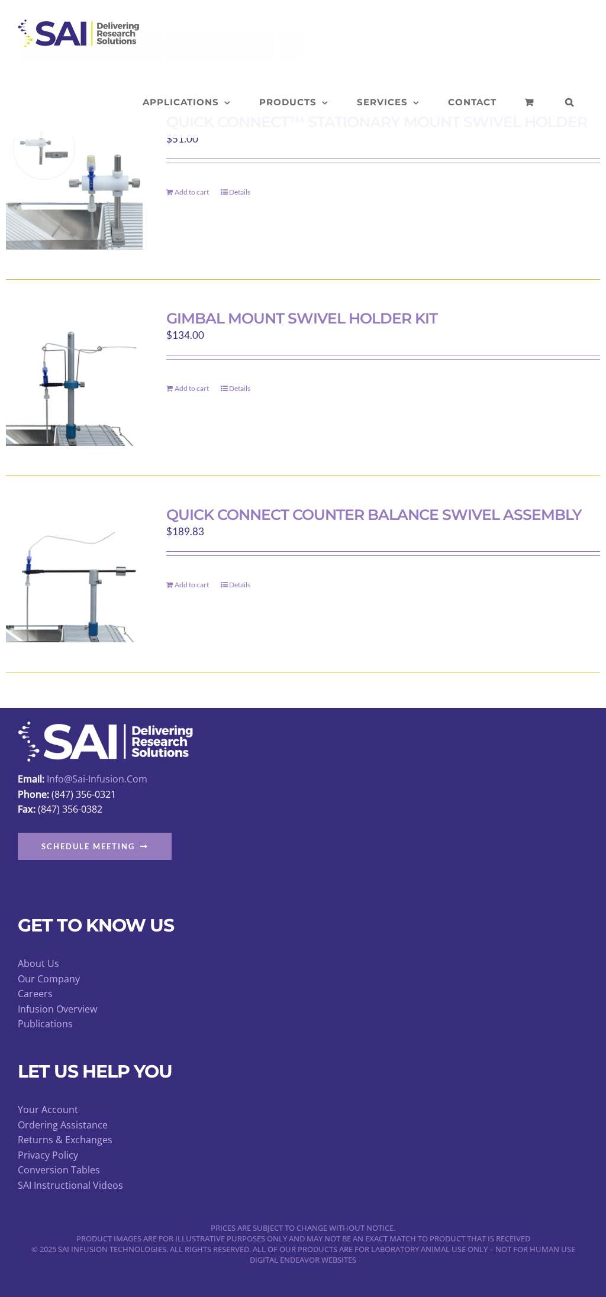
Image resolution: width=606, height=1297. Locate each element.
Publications (45, 1023)
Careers (35, 993)
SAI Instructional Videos (70, 1185)
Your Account (48, 1109)
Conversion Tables (59, 1169)
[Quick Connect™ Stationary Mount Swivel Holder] (74, 181)
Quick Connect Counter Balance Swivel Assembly (374, 514)
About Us (38, 963)
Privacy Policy (48, 1155)
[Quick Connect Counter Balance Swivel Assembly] (74, 574)
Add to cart (192, 191)
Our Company (49, 978)
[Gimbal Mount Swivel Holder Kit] (74, 377)
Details (239, 191)
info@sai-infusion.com (97, 778)
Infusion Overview (57, 1008)
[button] (569, 102)
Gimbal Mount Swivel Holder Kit (301, 318)
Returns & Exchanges (65, 1139)
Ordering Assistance (63, 1124)
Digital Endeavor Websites (303, 1259)
